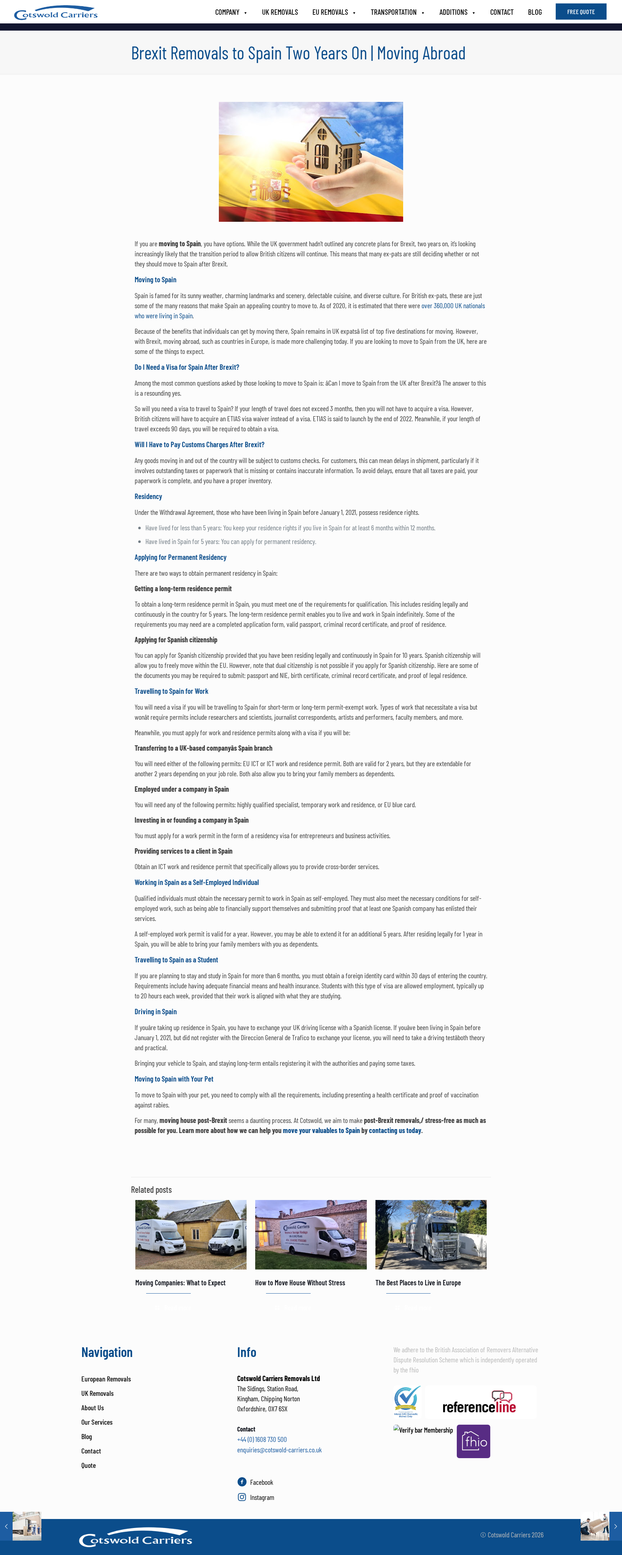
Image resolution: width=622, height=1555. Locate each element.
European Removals (106, 1378)
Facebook (261, 1482)
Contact (91, 1450)
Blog (86, 1436)
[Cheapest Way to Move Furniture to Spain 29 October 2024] (601, 1526)
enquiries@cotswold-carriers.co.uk (279, 1449)
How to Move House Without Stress (300, 1282)
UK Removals (97, 1393)
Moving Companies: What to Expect (180, 1282)
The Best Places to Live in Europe (418, 1282)
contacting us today (395, 1130)
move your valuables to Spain (321, 1130)
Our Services (97, 1421)
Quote (88, 1465)
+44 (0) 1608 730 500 (262, 1439)
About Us (92, 1407)
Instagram (262, 1497)
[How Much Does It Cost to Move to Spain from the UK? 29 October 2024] (20, 1526)
